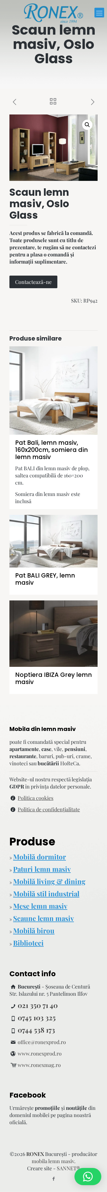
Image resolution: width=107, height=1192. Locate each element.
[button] (87, 125)
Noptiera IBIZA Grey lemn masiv (53, 678)
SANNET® (68, 1168)
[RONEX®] (53, 12)
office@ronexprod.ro (42, 1042)
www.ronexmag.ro (39, 1064)
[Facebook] (53, 1178)
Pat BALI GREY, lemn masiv (45, 579)
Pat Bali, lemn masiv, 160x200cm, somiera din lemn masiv (51, 449)
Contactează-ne (33, 281)
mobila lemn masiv (53, 1161)
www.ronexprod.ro (40, 1053)
